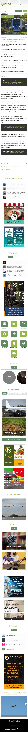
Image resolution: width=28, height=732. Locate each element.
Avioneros (14, 396)
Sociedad (4, 393)
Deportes (24, 393)
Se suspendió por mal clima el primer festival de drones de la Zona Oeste (14, 267)
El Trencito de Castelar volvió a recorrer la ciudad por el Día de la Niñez (15, 184)
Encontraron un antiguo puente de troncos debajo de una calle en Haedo (14, 82)
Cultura (18, 393)
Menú (24, 4)
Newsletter (4, 13)
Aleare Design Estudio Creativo (13, 644)
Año (19, 256)
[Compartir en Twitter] (1, 163)
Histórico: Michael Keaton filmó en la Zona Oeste (15, 151)
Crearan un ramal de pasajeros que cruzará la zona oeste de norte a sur (14, 127)
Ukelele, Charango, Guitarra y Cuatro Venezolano (14, 566)
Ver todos (14, 367)
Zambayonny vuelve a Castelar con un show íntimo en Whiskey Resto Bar (15, 262)
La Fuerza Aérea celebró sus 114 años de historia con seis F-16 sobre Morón (15, 275)
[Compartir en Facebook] (7, 163)
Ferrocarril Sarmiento (8, 166)
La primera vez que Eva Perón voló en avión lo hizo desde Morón (16, 197)
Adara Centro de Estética (12, 640)
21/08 (9, 377)
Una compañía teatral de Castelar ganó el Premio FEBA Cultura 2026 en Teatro (15, 271)
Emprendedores (11, 393)
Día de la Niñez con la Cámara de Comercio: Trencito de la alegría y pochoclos (16, 193)
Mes (15, 256)
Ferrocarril (3, 168)
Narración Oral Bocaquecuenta (14, 546)
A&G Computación (10, 635)
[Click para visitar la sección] (4, 324)
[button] (26, 24)
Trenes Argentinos (17, 166)
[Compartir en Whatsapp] (4, 163)
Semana (10, 256)
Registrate (19, 11)
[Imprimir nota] (26, 163)
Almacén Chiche (10, 649)
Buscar (20, 4)
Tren (7, 168)
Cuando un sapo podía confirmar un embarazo (14, 433)
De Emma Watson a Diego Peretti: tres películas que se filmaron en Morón (14, 414)
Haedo (10, 168)
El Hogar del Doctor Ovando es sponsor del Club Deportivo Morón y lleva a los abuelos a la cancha (16, 188)
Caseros (14, 168)
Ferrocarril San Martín (5, 169)
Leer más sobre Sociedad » (14, 439)
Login (25, 11)
